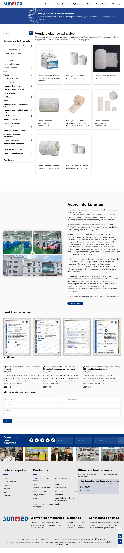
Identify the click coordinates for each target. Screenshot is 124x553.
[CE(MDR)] (17, 337)
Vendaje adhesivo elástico (89, 17)
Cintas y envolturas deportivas (65, 17)
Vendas (6, 75)
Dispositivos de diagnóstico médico (14, 145)
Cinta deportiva (10, 60)
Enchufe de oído (9, 116)
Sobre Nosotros (63, 4)
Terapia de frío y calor (11, 119)
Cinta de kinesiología (12, 49)
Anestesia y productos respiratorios (12, 135)
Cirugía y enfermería (11, 140)
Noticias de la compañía (93, 7)
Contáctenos (101, 4)
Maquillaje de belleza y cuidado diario (15, 105)
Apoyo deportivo (9, 93)
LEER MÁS (7, 387)
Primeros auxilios (10, 68)
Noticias (89, 4)
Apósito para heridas (11, 79)
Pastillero (7, 97)
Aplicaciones (78, 4)
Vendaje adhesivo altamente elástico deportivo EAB (102, 123)
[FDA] (77, 337)
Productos (49, 4)
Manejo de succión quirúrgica (14, 130)
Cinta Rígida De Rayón (13, 64)
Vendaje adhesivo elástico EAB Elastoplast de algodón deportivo (49, 78)
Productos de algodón (11, 86)
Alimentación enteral (11, 127)
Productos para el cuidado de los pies (16, 111)
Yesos (5, 100)
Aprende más (85, 490)
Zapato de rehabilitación (12, 149)
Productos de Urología (12, 123)
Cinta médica (8, 82)
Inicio (40, 4)
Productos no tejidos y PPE (13, 90)
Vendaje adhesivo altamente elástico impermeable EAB (45, 123)
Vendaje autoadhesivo (13, 53)
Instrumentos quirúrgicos (13, 153)
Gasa (5, 71)
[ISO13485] (107, 337)
